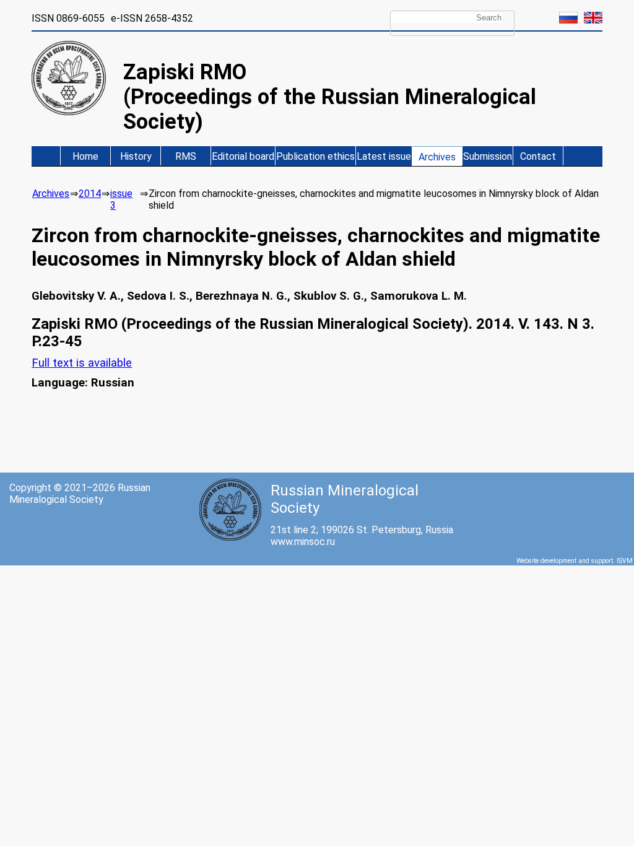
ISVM (625, 561)
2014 (90, 193)
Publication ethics (315, 156)
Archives (437, 157)
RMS (185, 156)
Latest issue (384, 156)
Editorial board (243, 156)
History (136, 156)
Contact (538, 156)
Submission (487, 156)
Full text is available (82, 363)
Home (85, 156)
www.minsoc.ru (303, 541)
